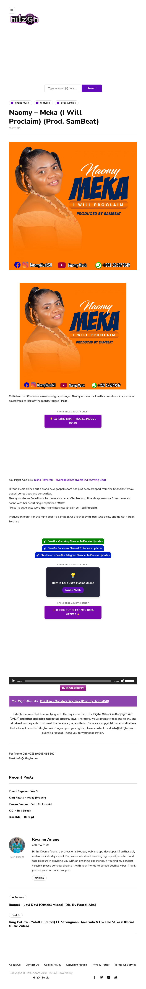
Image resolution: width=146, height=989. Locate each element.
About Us (15, 965)
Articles (39, 878)
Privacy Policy (101, 965)
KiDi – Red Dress (20, 810)
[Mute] (122, 681)
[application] (73, 680)
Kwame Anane (45, 839)
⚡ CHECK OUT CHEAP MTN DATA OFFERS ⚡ (73, 612)
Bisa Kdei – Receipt (22, 817)
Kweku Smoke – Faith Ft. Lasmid (30, 804)
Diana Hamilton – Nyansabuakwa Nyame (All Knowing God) (70, 480)
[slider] (130, 680)
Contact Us (32, 965)
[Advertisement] (73, 57)
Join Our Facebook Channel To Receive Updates (75, 548)
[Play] (13, 681)
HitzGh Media (41, 977)
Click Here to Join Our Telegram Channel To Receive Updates (75, 555)
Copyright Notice (76, 965)
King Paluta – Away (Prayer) (27, 797)
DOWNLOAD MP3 (75, 688)
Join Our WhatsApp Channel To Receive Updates (75, 541)
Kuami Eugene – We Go (24, 791)
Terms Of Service (125, 965)
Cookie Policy (52, 965)
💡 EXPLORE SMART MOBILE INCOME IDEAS (73, 421)
